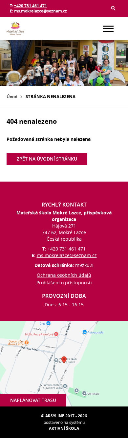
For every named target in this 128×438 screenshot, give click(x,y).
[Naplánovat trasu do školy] (64, 363)
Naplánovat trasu (33, 400)
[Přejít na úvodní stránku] (26, 28)
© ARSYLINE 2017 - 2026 (64, 416)
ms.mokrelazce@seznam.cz (40, 11)
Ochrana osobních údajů (64, 275)
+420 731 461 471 (30, 6)
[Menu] (108, 28)
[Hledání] (113, 8)
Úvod (12, 96)
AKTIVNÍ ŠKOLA (64, 428)
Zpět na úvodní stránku (47, 159)
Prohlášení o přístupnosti (64, 282)
